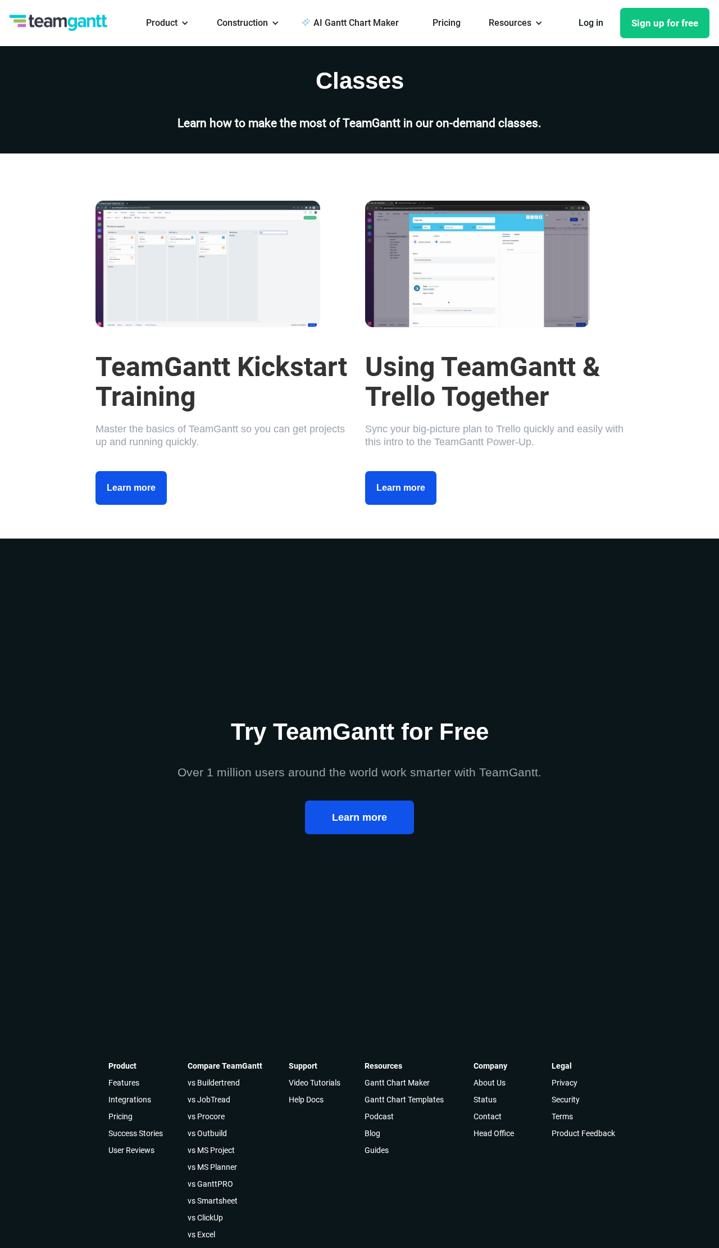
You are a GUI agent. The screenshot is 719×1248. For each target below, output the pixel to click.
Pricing (447, 22)
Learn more (131, 487)
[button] (167, 23)
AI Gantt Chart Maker (356, 22)
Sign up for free (664, 23)
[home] (63, 22)
